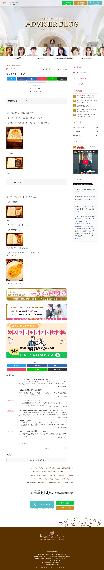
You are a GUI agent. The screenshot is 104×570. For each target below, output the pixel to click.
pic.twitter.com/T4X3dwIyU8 (84, 226)
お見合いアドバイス (85, 127)
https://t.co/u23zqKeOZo (83, 223)
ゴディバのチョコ (36, 91)
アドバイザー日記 (11, 68)
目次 (34, 85)
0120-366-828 (95, 3)
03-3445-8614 (48, 562)
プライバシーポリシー (52, 551)
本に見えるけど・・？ (37, 88)
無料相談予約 (82, 3)
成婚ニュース (85, 135)
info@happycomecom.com (52, 564)
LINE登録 (67, 3)
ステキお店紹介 (85, 131)
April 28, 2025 (79, 238)
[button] (96, 84)
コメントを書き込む (37, 460)
